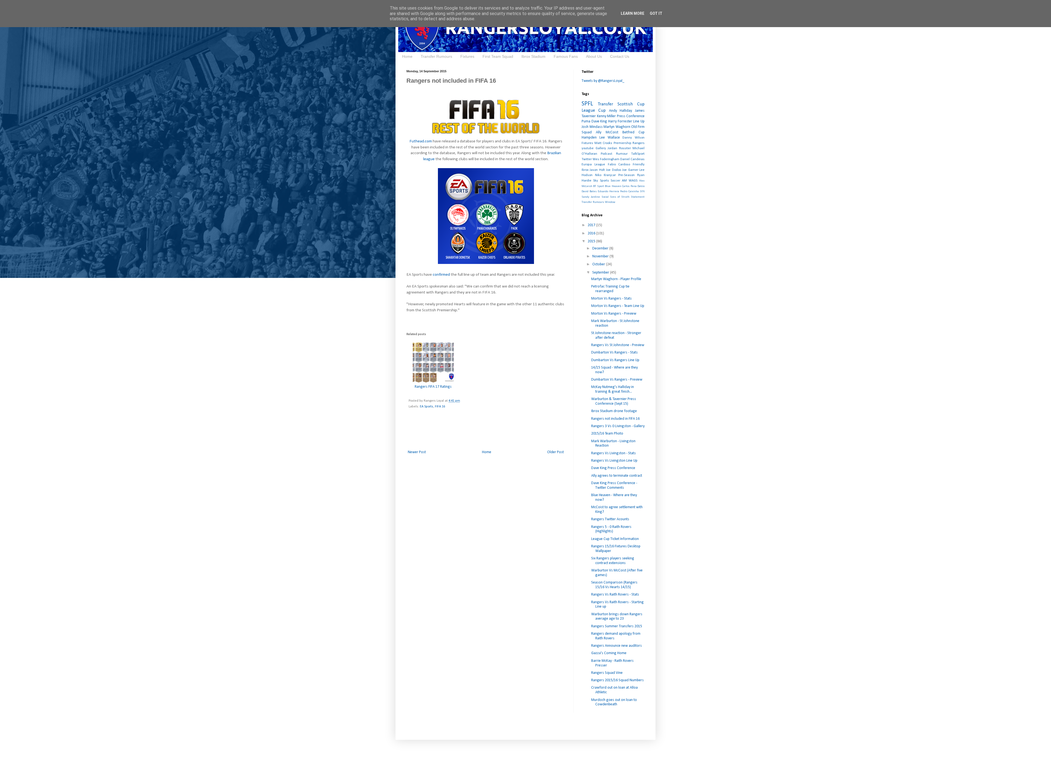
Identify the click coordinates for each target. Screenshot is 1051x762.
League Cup (594, 110)
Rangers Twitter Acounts (610, 519)
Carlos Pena (629, 186)
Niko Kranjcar (605, 175)
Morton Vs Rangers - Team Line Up (617, 306)
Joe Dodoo (613, 170)
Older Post (555, 452)
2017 (592, 225)
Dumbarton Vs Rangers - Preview (616, 380)
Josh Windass (592, 127)
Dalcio (641, 186)
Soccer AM (619, 180)
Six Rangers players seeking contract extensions (612, 560)
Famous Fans (566, 56)
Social (605, 197)
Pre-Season (626, 175)
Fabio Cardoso (619, 164)
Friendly (639, 164)
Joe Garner (630, 170)
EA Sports (426, 406)
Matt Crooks (603, 143)
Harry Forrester (620, 121)
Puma (586, 121)
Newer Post (417, 452)
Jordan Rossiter (619, 148)
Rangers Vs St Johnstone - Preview (617, 345)
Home (407, 56)
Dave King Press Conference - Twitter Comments (614, 485)
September (601, 273)
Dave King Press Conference (613, 468)
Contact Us (619, 56)
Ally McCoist (607, 132)
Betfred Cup (633, 132)
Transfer (605, 104)
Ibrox (585, 170)
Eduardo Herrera (608, 191)
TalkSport (638, 154)
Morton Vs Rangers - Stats (611, 299)
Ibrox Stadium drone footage (614, 411)
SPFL (587, 104)
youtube (588, 148)
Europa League (593, 164)
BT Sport (598, 186)
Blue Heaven (613, 186)
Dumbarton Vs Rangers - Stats (614, 352)
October (599, 264)
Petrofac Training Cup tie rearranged (610, 288)
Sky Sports (601, 180)
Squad (587, 132)
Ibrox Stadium (533, 56)
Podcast (606, 154)
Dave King (599, 121)
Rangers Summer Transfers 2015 (616, 626)
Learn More (632, 13)
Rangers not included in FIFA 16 (615, 419)
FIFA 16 (440, 406)
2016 (592, 233)
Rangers (639, 143)
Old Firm (638, 127)
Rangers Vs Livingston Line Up (614, 461)
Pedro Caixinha (629, 191)
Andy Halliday (620, 111)
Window (610, 202)
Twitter (587, 159)
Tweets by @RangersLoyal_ (603, 81)
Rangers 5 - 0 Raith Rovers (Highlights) (611, 529)
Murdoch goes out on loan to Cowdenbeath (614, 702)
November (601, 256)
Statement (638, 197)
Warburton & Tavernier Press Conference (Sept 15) (613, 401)
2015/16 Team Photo (607, 434)
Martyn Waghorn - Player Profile (616, 279)
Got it (656, 13)
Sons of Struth (620, 197)
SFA (642, 191)
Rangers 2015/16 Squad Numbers (617, 680)
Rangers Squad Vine (607, 673)
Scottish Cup (631, 104)
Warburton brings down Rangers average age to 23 (616, 616)
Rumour (622, 154)
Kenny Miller (606, 116)
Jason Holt (597, 170)
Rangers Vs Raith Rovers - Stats (615, 595)
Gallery (601, 148)
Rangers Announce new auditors (616, 646)
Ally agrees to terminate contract (616, 476)
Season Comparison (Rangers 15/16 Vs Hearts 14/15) (614, 584)
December (600, 248)
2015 (592, 241)
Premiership (622, 143)
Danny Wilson (633, 137)
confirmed (441, 274)
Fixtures (467, 56)
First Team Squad (498, 56)
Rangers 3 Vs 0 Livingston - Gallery (618, 426)
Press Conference (631, 116)
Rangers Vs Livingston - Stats (613, 453)
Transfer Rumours (436, 56)
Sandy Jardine (591, 197)
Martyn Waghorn (617, 127)
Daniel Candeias (632, 159)
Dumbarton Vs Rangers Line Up (615, 360)
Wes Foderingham (606, 159)
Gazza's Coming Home (608, 653)
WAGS (633, 180)
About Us (594, 56)
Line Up (639, 121)
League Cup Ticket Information (615, 539)
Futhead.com (420, 141)
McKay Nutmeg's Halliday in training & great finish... (612, 389)
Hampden (589, 138)
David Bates (589, 191)
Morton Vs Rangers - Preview (613, 314)
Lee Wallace (609, 138)
